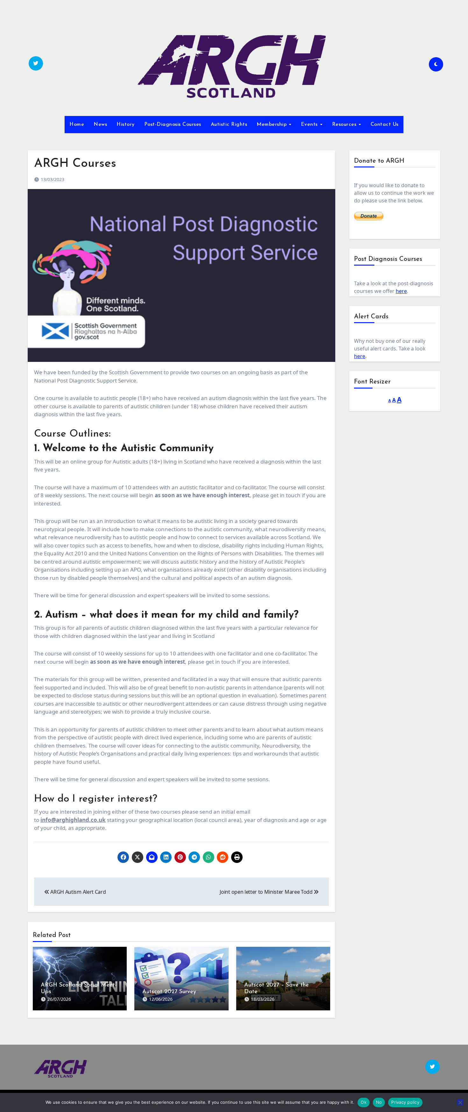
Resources (345, 124)
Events (310, 124)
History (126, 124)
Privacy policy (405, 1102)
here (401, 291)
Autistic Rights (229, 124)
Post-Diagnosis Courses (172, 124)
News (100, 124)
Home (76, 124)
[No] (460, 1102)
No (379, 1102)
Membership (272, 124)
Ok (363, 1102)
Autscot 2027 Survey (169, 992)
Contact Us (385, 124)
